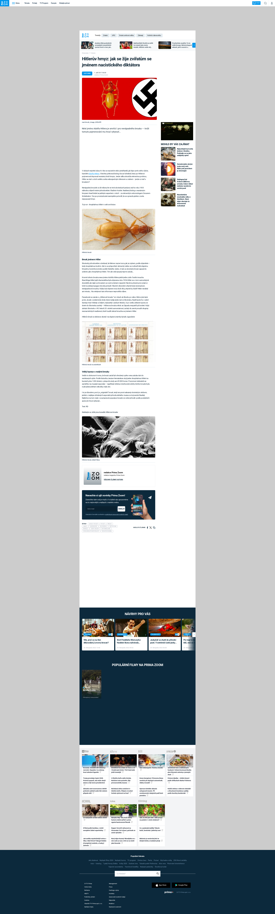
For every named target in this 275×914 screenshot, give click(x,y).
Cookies (86, 900)
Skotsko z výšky (89, 690)
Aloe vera (162, 864)
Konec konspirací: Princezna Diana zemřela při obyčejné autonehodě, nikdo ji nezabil (151, 780)
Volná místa (88, 887)
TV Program (44, 3)
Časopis (54, 3)
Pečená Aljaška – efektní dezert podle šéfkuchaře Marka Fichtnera (179, 779)
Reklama (87, 890)
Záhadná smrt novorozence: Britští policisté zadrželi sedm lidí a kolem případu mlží (95, 791)
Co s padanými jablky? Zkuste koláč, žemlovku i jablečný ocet (150, 829)
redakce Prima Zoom (101, 75)
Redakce (111, 903)
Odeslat (121, 509)
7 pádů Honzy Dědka (110, 864)
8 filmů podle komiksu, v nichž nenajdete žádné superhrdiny (93, 829)
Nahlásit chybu (88, 907)
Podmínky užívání (89, 897)
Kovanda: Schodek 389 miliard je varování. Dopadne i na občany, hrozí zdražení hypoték (94, 770)
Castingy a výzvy (114, 890)
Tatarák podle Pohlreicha (148, 864)
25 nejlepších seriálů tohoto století (95, 818)
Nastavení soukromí (115, 907)
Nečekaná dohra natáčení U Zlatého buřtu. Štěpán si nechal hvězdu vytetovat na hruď (122, 791)
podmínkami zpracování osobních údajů (116, 514)
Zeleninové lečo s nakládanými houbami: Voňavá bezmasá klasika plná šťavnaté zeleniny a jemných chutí (179, 771)
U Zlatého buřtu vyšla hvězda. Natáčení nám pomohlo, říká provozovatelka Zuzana (121, 780)
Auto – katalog (96, 864)
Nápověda (112, 900)
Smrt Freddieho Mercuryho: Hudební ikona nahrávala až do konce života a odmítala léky (130, 641)
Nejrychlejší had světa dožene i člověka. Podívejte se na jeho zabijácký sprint (185, 152)
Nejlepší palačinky (146, 867)
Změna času (142, 860)
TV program (131, 860)
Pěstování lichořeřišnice (176, 864)
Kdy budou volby (166, 860)
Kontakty (111, 893)
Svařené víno (133, 864)
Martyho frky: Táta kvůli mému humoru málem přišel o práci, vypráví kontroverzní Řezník (121, 820)
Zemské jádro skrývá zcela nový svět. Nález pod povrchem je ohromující (185, 167)
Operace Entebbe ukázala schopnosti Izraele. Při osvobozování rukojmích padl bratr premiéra (151, 792)
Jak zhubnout (93, 860)
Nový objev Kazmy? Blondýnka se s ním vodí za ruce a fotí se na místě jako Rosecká (123, 841)
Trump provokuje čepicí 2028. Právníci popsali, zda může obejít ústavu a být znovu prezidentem (94, 780)
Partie (150, 860)
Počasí (156, 860)
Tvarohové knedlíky (131, 867)
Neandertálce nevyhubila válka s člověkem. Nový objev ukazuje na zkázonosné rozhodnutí (184, 200)
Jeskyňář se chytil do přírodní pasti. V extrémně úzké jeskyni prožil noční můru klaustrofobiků (163, 641)
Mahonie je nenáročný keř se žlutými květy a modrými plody (150, 840)
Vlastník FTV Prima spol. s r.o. (93, 903)
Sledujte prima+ (64, 3)
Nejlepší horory (120, 860)
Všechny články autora (113, 479)
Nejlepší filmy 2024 (106, 860)
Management (113, 883)
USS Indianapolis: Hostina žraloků (151, 768)
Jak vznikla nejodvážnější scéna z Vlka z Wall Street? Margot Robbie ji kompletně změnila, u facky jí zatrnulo (94, 842)
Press (110, 887)
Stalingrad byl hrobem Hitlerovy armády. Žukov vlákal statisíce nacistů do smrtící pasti (185, 183)
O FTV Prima (88, 883)
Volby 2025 (123, 864)
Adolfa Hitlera (94, 174)
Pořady (34, 3)
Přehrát (87, 687)
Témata (27, 3)
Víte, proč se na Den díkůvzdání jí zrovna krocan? (96, 641)
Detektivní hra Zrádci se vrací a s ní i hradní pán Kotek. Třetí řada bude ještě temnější (123, 770)
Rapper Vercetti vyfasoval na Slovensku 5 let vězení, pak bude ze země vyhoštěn (123, 830)
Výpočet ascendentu (115, 867)
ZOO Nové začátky (180, 860)
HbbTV (86, 893)
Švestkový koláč (161, 867)
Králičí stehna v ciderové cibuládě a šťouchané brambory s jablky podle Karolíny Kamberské (179, 791)
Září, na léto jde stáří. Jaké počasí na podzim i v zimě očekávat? (151, 819)
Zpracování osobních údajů (117, 897)
